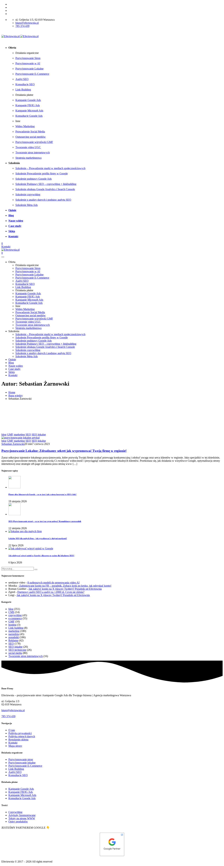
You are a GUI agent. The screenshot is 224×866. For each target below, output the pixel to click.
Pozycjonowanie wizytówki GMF (34, 142)
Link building (15, 627)
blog (3, 434)
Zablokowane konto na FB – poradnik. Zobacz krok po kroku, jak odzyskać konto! (65, 585)
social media (15, 653)
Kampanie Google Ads (28, 100)
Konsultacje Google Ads (29, 115)
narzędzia (13, 634)
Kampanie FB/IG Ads (27, 105)
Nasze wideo (15, 220)
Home (11, 392)
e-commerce (15, 618)
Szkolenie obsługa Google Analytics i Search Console (45, 189)
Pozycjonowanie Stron (27, 58)
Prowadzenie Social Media (30, 131)
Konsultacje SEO (25, 84)
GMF (10, 434)
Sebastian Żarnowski (12, 443)
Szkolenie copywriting (27, 194)
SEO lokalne (39, 434)
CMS (11, 612)
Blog (11, 215)
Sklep (11, 231)
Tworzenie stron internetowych (32, 152)
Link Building (23, 89)
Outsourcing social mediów (30, 136)
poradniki (13, 637)
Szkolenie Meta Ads (26, 204)
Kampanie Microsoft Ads (29, 110)
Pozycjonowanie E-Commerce (32, 73)
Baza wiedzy (15, 395)
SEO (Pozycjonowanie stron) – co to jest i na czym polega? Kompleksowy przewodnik (44, 521)
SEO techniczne (17, 649)
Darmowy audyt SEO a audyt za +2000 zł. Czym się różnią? (50, 592)
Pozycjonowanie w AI (27, 63)
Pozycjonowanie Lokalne (29, 68)
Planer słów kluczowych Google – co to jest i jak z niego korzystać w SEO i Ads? (42, 494)
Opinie (12, 210)
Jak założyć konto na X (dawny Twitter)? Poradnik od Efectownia (65, 588)
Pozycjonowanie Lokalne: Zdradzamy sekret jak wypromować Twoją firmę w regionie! (64, 451)
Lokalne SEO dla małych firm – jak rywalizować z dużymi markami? (37, 538)
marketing (19, 434)
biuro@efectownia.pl (27, 22)
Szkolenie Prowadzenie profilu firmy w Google (41, 173)
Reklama (13, 640)
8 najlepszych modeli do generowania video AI (53, 582)
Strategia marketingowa (28, 157)
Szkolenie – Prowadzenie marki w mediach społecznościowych (50, 168)
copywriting (15, 615)
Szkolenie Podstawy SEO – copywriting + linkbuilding (45, 183)
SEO (28, 434)
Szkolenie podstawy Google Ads (33, 178)
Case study (14, 225)
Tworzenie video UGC (28, 147)
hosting (12, 624)
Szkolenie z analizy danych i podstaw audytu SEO (43, 199)
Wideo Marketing (25, 126)
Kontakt (13, 236)
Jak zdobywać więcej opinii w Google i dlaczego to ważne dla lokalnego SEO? (41, 555)
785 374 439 (22, 25)
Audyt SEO (22, 79)
